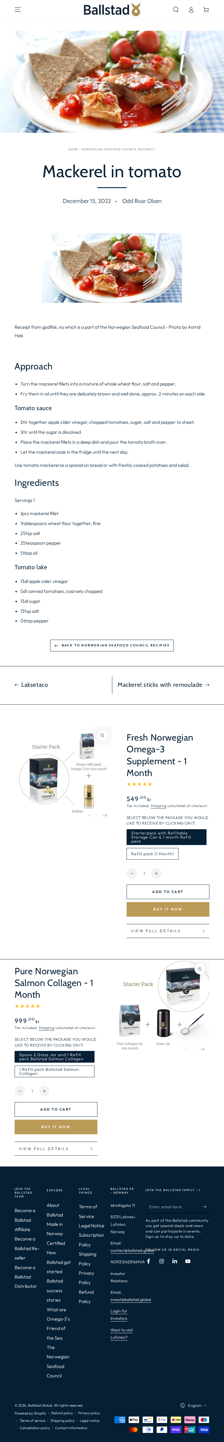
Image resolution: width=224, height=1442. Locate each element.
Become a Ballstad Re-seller (27, 1248)
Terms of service (32, 1420)
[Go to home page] (112, 9)
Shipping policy (62, 1420)
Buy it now (168, 909)
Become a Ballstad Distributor (26, 1276)
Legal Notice (91, 1225)
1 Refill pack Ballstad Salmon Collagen (49, 1072)
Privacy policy (89, 1413)
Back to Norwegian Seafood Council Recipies (115, 645)
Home (73, 149)
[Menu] (17, 9)
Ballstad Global (40, 1405)
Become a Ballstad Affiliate (25, 1219)
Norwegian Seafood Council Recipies (117, 149)
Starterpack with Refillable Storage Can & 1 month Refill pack (161, 837)
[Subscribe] (206, 1206)
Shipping (159, 805)
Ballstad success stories (55, 1290)
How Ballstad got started (59, 1262)
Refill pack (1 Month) (152, 855)
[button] (175, 9)
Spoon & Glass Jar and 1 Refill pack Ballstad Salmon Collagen (51, 1057)
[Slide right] (104, 816)
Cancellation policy (35, 1428)
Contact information (71, 1428)
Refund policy (62, 1413)
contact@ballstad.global (132, 1250)
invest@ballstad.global (131, 1299)
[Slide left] (90, 816)
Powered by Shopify (30, 1413)
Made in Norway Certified (56, 1233)
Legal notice (89, 1420)
